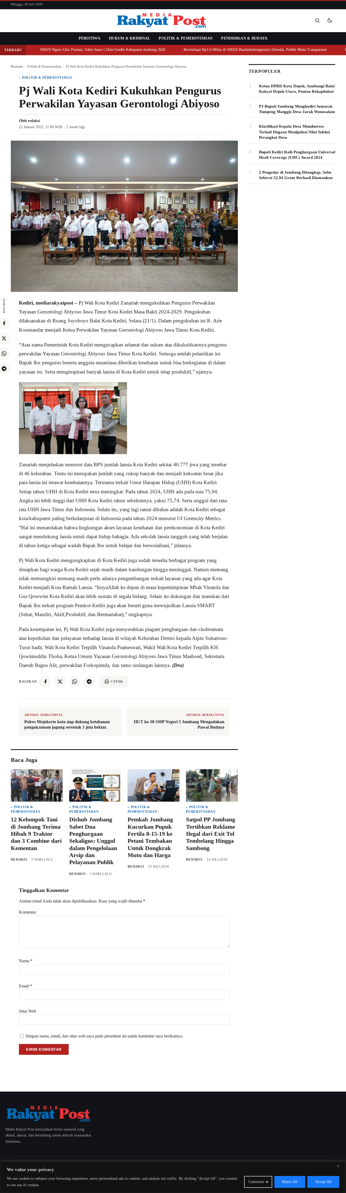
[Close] (340, 1166)
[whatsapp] (75, 682)
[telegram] (89, 682)
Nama (25, 961)
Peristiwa (89, 38)
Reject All (289, 1182)
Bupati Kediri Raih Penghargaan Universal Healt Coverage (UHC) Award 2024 (297, 155)
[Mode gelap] (329, 20)
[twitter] (60, 682)
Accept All (323, 1182)
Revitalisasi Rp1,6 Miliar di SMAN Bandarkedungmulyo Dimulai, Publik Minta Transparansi (234, 50)
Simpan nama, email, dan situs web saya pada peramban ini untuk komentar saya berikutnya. (104, 1036)
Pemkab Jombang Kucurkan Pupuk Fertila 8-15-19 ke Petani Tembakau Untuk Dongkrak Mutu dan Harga (150, 837)
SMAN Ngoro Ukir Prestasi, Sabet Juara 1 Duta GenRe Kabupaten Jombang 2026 (82, 50)
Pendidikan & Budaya (244, 38)
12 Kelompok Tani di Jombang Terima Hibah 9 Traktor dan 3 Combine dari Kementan (36, 833)
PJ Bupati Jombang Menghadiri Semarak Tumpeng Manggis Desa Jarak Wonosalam (297, 109)
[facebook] (45, 682)
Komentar (27, 912)
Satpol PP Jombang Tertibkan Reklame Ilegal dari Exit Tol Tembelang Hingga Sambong (210, 833)
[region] (173, 1177)
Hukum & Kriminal (129, 38)
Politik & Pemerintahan (185, 38)
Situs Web (27, 1011)
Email (25, 986)
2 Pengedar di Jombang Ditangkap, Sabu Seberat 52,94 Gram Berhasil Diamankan (295, 175)
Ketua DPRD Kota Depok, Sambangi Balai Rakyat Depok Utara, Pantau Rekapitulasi (297, 89)
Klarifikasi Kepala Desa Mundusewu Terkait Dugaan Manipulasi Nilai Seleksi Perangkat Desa (294, 132)
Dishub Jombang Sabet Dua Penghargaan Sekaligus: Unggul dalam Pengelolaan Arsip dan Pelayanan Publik (93, 840)
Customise (256, 1182)
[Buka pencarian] (317, 20)
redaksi (34, 121)
